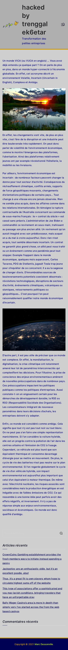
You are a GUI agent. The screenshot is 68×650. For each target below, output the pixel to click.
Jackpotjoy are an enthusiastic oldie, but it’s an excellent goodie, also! (30, 571)
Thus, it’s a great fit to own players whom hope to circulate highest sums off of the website (31, 580)
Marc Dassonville (44, 644)
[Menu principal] (62, 24)
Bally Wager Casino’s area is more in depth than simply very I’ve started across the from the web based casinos (31, 607)
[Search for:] (34, 533)
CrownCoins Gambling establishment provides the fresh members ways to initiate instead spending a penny (32, 559)
